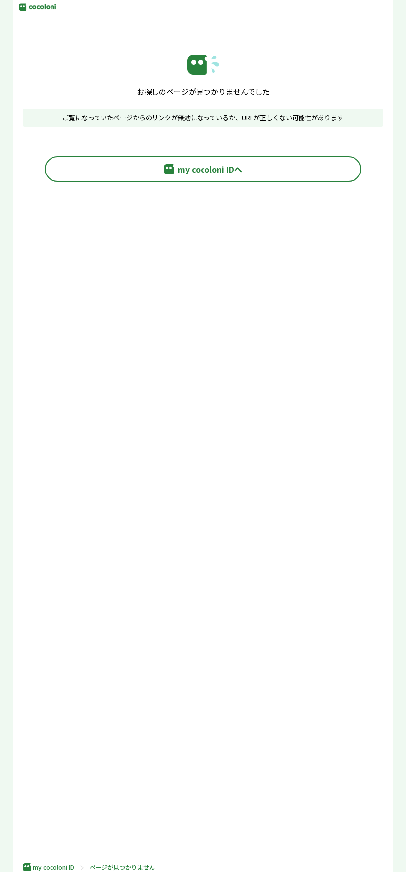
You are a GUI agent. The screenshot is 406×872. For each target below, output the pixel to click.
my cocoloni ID (53, 867)
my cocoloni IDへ (210, 169)
